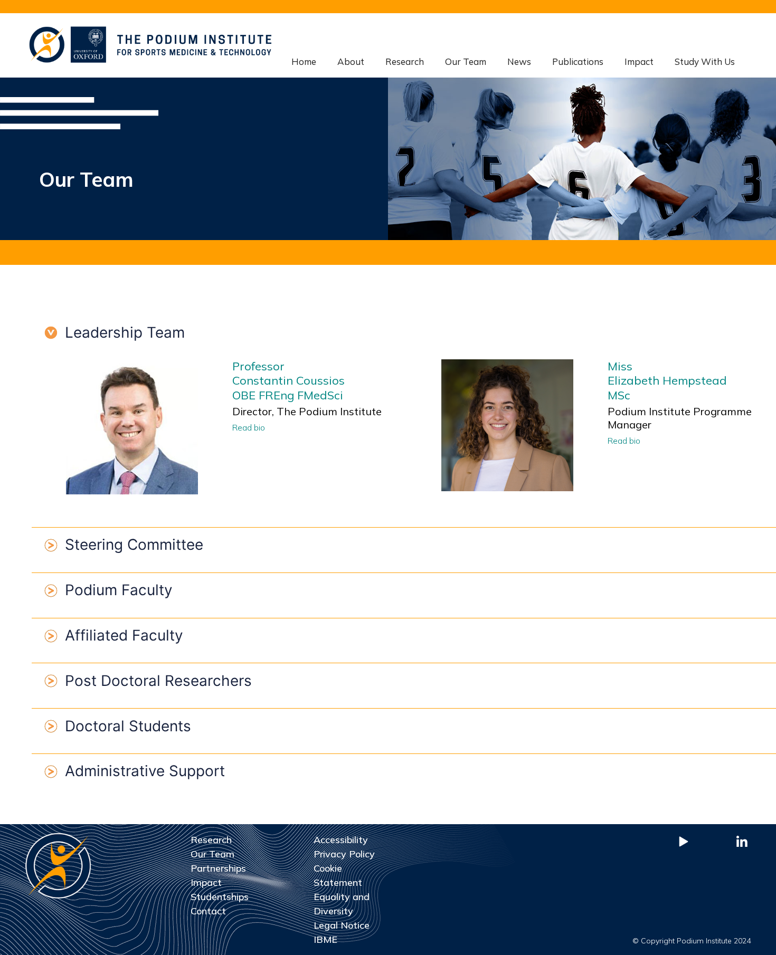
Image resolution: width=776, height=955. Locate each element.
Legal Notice (342, 925)
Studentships (220, 897)
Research (404, 61)
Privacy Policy (344, 854)
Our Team (465, 61)
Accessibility (341, 840)
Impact (639, 61)
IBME (325, 939)
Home (303, 61)
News (519, 61)
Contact (208, 911)
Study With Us (705, 61)
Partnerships (218, 868)
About (350, 61)
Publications (577, 61)
